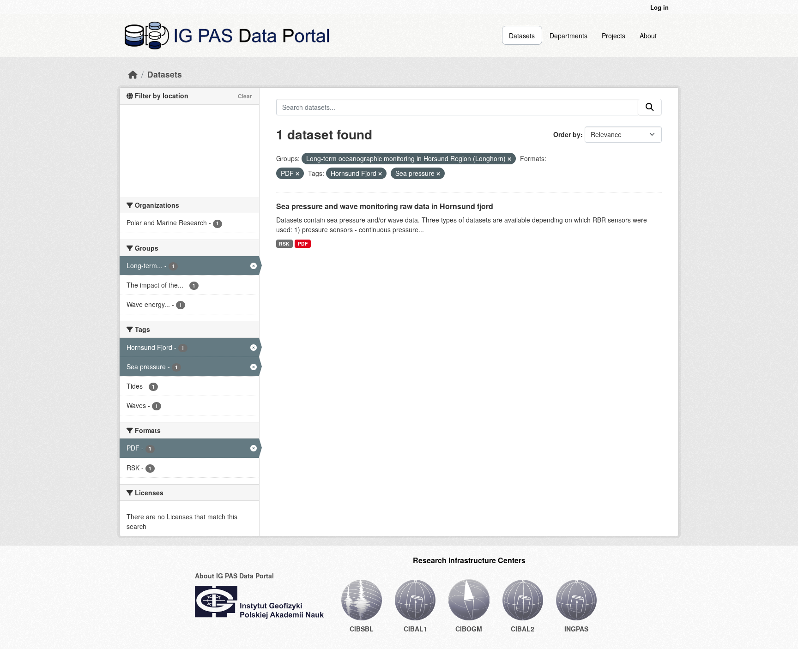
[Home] (133, 74)
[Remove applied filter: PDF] (297, 173)
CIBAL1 (415, 628)
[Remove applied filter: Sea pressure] (438, 173)
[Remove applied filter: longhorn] (509, 158)
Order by (566, 134)
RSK (284, 243)
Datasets (522, 35)
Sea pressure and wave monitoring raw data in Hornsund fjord (384, 206)
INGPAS (576, 628)
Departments (568, 35)
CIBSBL (362, 628)
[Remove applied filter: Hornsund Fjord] (380, 173)
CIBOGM (468, 628)
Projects (613, 35)
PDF (303, 243)
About (648, 35)
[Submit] (650, 107)
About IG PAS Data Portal (234, 575)
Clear (245, 96)
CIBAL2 (522, 628)
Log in (659, 7)
